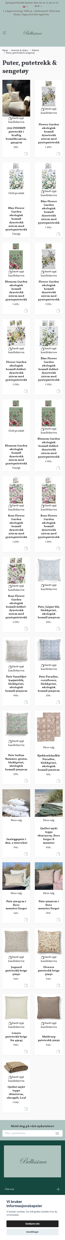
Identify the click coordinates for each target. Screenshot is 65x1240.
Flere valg (48, 766)
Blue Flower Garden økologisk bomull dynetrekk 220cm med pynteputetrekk (49, 230)
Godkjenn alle (32, 1223)
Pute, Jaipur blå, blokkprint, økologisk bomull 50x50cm (49, 630)
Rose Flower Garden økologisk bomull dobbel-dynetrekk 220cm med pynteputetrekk (16, 625)
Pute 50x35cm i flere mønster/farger (16, 923)
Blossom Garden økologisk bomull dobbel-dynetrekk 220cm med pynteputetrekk (49, 466)
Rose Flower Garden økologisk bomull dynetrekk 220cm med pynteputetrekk (49, 544)
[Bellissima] (31, 42)
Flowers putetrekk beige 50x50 (49, 989)
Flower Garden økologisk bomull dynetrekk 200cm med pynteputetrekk (49, 152)
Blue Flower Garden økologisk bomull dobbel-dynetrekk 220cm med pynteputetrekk (49, 387)
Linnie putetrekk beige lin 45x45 (16, 1055)
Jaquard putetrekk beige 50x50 (16, 989)
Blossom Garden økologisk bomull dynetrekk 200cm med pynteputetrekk (16, 309)
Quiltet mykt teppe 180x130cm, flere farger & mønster (49, 854)
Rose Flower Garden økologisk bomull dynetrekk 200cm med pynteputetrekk (16, 544)
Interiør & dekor (19, 68)
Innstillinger (32, 1232)
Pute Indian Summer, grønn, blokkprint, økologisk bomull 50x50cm (16, 781)
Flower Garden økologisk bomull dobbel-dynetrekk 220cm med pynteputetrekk (16, 389)
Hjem (5, 68)
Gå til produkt (16, 211)
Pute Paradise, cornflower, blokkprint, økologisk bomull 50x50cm (49, 702)
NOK (37, 6)
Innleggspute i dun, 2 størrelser (16, 859)
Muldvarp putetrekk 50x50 (49, 1057)
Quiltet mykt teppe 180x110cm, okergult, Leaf (16, 1110)
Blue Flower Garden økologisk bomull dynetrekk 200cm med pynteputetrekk (16, 237)
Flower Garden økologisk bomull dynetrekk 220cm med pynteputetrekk (49, 309)
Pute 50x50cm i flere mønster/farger (48, 923)
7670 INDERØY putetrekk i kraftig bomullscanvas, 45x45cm (16, 153)
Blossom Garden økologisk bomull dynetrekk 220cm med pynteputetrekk (16, 473)
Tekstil (35, 68)
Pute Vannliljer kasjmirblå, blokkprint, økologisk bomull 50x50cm (16, 702)
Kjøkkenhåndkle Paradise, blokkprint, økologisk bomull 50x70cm (48, 781)
